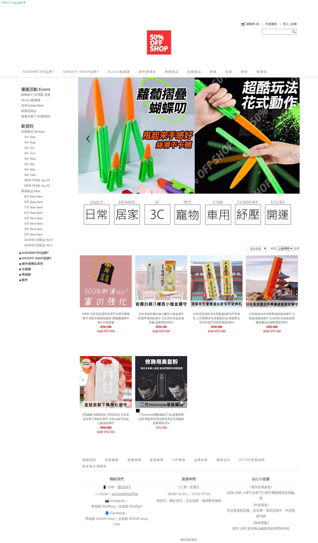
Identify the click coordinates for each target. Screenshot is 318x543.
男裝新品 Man (30, 191)
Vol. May (30, 158)
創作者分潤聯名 (94, 466)
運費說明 (134, 460)
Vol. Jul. (29, 147)
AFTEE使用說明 (252, 460)
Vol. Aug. (30, 142)
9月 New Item (33, 196)
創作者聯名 (147, 71)
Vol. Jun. (30, 153)
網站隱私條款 (188, 539)
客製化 (262, 71)
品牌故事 (201, 460)
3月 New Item (33, 229)
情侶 (244, 71)
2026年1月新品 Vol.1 (38, 245)
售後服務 (112, 460)
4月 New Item (33, 223)
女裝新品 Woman (33, 131)
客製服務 (157, 460)
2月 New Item (33, 234)
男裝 (213, 71)
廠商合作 (223, 460)
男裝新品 (172, 71)
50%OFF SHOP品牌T (81, 71)
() (253, 24)
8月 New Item (33, 202)
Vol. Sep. (30, 137)
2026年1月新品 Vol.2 (38, 240)
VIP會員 (178, 460)
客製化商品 (28, 111)
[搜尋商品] (294, 31)
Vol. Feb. (30, 175)
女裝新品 (194, 71)
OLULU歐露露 (119, 71)
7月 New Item (33, 207)
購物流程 (89, 460)
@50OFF (124, 487)
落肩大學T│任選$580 (35, 116)
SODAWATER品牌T (39, 71)
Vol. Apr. (29, 164)
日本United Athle (32, 105)
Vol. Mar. (30, 169)
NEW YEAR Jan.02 (37, 180)
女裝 (228, 71)
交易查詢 (271, 24)
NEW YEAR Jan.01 (37, 185)
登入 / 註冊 (290, 24)
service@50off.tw (125, 494)
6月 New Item (33, 212)
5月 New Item (33, 218)
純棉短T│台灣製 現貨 (35, 94)
